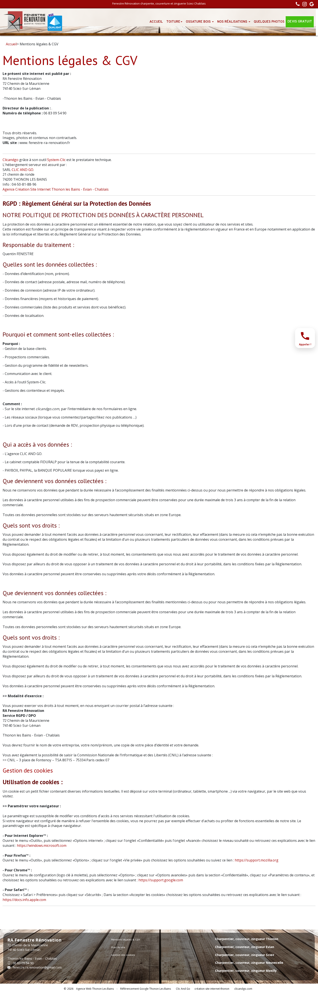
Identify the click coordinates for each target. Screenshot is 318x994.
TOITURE (173, 22)
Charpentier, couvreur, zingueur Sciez (244, 955)
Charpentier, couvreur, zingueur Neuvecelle (249, 963)
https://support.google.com (160, 880)
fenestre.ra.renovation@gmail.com (37, 967)
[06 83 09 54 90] (297, 5)
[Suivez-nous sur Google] (310, 5)
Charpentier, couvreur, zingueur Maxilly (246, 971)
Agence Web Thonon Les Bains (95, 989)
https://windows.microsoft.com (41, 845)
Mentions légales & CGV (125, 939)
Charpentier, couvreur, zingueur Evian (244, 947)
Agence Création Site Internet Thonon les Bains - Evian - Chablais (56, 189)
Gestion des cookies (28, 770)
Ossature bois (199, 22)
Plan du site (118, 947)
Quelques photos (269, 22)
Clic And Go (183, 989)
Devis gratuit (300, 22)
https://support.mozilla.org (256, 860)
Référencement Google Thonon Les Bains (145, 989)
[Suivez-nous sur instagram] (303, 5)
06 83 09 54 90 (23, 963)
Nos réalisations (232, 22)
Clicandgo (10, 159)
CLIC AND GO (22, 169)
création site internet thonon (211, 989)
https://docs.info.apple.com (24, 899)
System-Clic (56, 159)
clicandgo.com (243, 989)
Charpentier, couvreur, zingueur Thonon (246, 939)
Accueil (156, 22)
